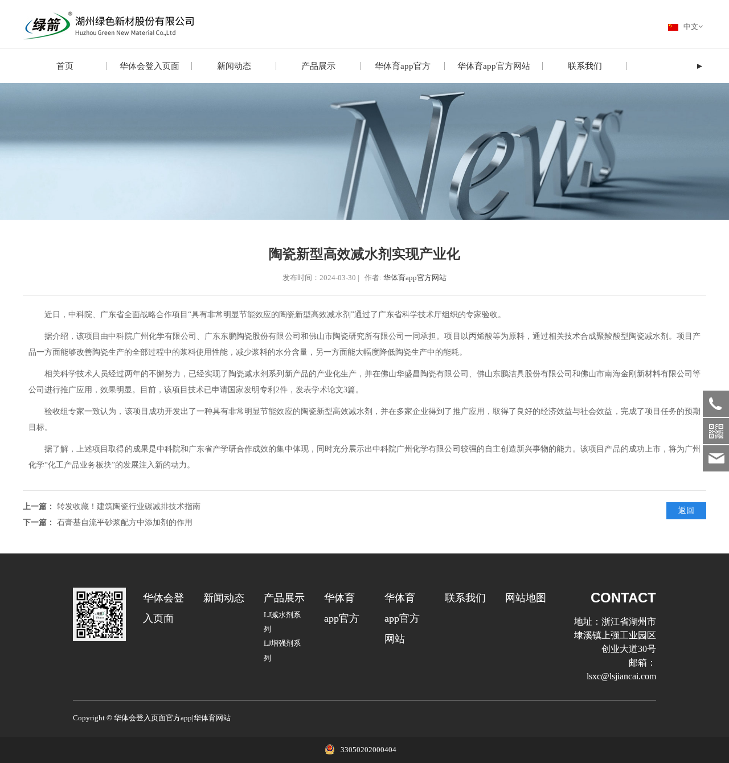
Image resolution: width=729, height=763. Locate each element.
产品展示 (318, 66)
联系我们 (585, 66)
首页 (64, 66)
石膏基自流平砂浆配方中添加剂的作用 (125, 522)
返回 (686, 510)
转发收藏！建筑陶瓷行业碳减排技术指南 (128, 506)
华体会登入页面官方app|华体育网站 (172, 718)
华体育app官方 (403, 66)
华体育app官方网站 (493, 66)
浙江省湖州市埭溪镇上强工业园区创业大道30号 (615, 635)
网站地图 (525, 598)
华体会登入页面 (149, 66)
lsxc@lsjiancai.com (621, 676)
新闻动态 (234, 66)
